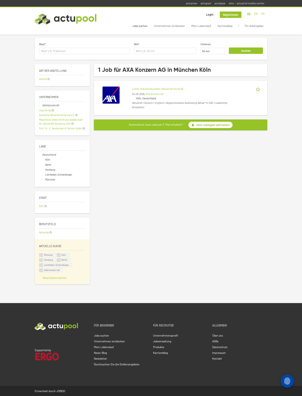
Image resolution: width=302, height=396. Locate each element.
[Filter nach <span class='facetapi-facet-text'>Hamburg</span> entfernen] (41, 260)
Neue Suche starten (55, 277)
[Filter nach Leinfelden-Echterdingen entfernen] (43, 174)
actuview (191, 3)
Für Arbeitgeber (254, 26)
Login (209, 14)
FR (262, 13)
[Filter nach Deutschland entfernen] (40, 154)
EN (256, 13)
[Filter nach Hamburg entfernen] (43, 169)
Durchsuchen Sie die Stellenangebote (116, 364)
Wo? (136, 44)
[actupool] (65, 19)
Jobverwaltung (162, 341)
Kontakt (217, 358)
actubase (219, 3)
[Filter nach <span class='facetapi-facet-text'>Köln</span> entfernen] (59, 255)
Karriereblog (225, 26)
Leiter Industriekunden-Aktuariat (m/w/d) (157, 88)
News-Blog (100, 352)
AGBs (215, 341)
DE (249, 13)
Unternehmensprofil (165, 335)
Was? (42, 44)
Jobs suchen (140, 26)
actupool (206, 3)
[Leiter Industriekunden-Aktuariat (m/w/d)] (111, 94)
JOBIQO (60, 391)
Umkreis (206, 44)
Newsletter (100, 358)
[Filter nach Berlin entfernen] (43, 164)
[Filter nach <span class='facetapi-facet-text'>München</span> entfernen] (41, 255)
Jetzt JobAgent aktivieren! (212, 125)
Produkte (158, 347)
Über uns (217, 335)
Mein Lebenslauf (201, 26)
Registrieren (230, 14)
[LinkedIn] (37, 338)
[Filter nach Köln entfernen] (43, 159)
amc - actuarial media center (246, 3)
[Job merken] (259, 88)
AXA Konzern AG (154, 94)
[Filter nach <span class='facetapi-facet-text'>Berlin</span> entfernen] (59, 260)
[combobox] (84, 51)
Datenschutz (219, 347)
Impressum (219, 352)
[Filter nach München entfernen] (43, 179)
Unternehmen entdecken (169, 26)
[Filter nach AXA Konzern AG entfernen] (40, 105)
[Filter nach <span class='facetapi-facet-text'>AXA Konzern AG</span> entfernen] (41, 270)
